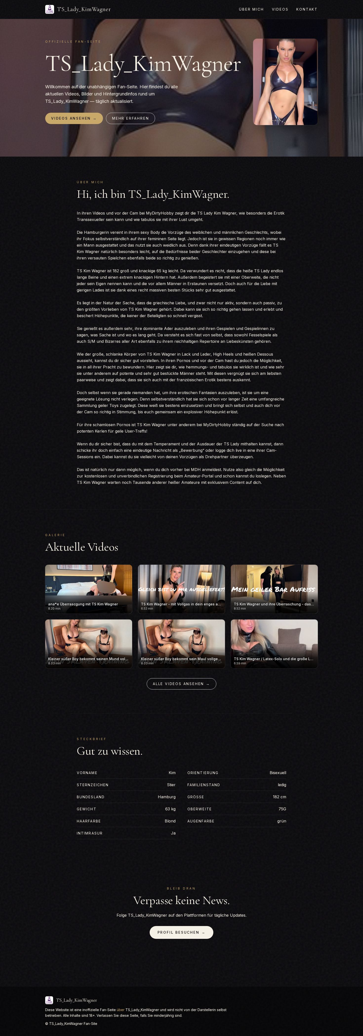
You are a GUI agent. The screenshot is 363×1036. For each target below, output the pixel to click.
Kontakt (307, 9)
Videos (280, 9)
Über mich (251, 9)
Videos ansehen (74, 118)
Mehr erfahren (130, 118)
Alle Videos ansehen (181, 684)
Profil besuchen (182, 932)
